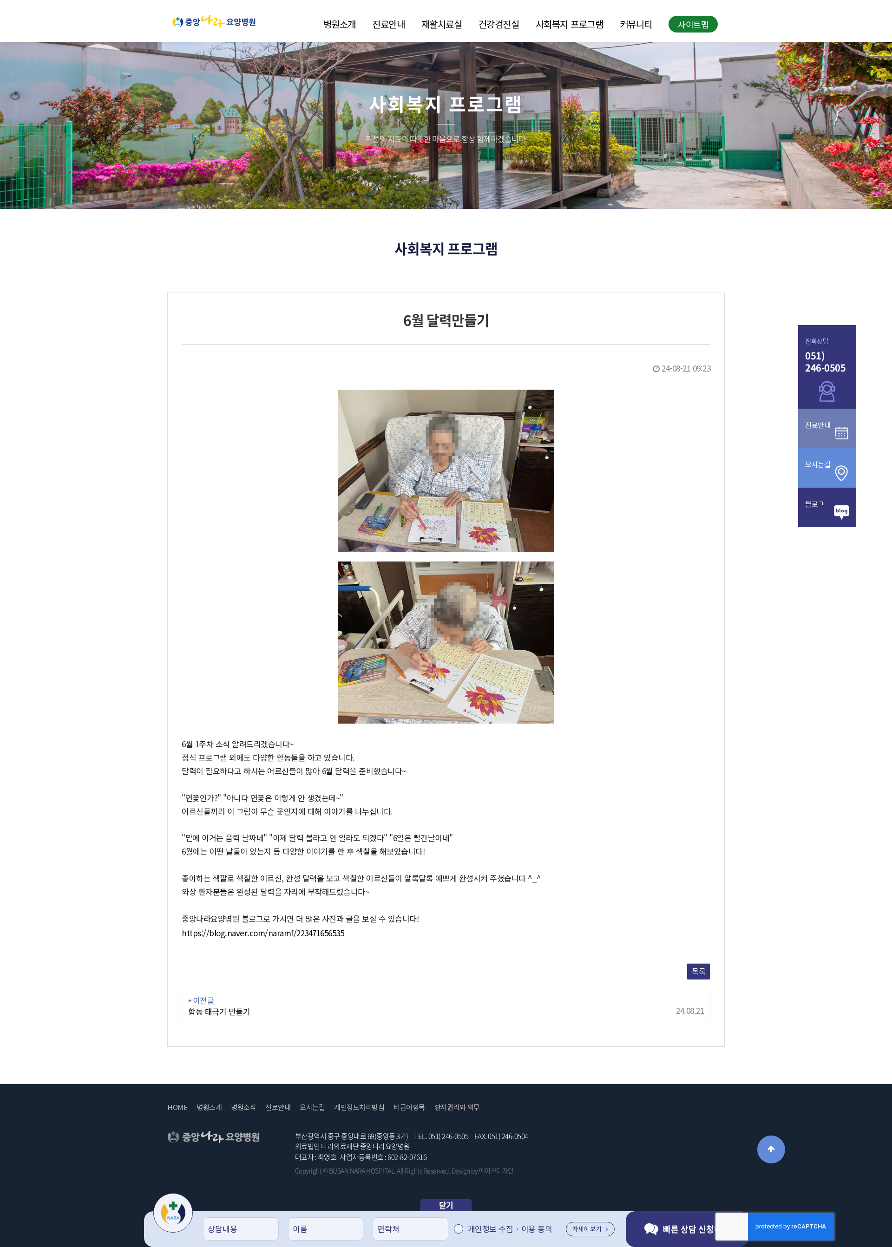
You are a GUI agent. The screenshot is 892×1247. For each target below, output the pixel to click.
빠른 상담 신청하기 (696, 1229)
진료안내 (388, 24)
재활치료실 (441, 24)
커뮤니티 (636, 24)
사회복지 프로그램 (569, 24)
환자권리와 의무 (457, 1107)
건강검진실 (499, 24)
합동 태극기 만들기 (219, 1011)
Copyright (308, 1170)
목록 (698, 971)
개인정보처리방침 (359, 1107)
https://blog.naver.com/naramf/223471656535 (263, 933)
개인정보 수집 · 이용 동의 (510, 1229)
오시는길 (312, 1107)
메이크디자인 (496, 1170)
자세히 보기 (586, 1228)
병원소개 (339, 24)
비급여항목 (409, 1107)
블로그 (814, 504)
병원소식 (243, 1107)
